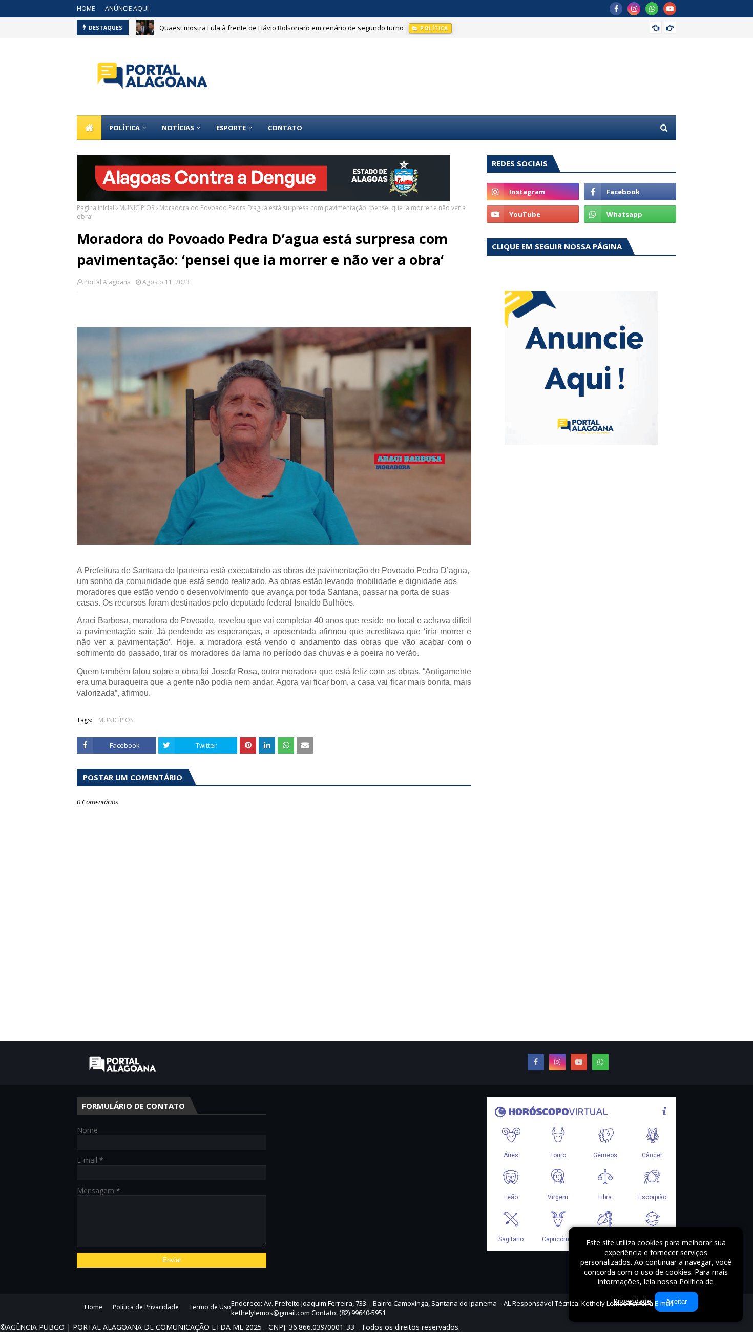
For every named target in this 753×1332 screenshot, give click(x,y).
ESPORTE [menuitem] (231, 127)
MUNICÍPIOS (136, 207)
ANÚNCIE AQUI (127, 8)
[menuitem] (89, 127)
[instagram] (634, 8)
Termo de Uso (210, 1307)
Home (93, 1307)
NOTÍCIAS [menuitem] (178, 127)
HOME (86, 8)
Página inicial (95, 207)
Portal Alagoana (107, 282)
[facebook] (616, 8)
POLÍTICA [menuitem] (124, 127)
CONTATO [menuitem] (285, 127)
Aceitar (676, 1301)
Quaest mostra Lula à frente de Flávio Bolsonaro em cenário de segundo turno (281, 27)
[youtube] (669, 8)
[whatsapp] (651, 8)
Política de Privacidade (146, 1307)
